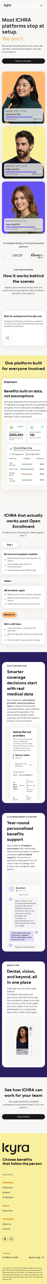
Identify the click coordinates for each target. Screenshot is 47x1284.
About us (7, 1224)
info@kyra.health (10, 1257)
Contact (6, 1229)
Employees (8, 1197)
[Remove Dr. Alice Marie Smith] (34, 785)
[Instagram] (11, 1238)
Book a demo (23, 1116)
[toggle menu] (41, 5)
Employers (8, 1187)
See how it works (23, 61)
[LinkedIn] (5, 1238)
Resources (8, 1210)
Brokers (6, 1192)
